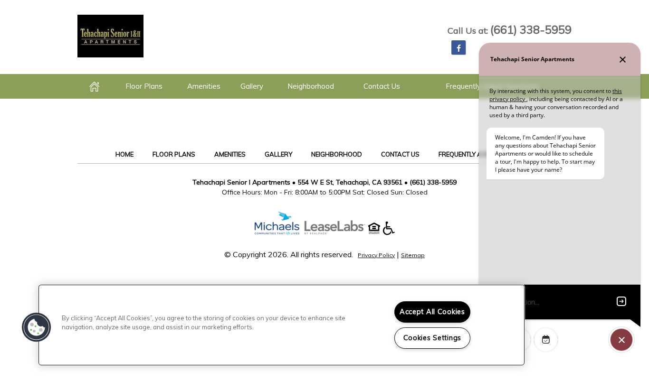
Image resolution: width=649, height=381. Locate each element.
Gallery (251, 86)
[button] (458, 47)
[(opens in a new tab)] (340, 232)
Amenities (203, 86)
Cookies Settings (432, 338)
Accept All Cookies (432, 311)
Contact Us (381, 86)
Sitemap (413, 255)
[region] (281, 325)
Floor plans (143, 86)
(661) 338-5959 (531, 29)
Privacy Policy (376, 255)
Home (94, 86)
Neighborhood (310, 86)
